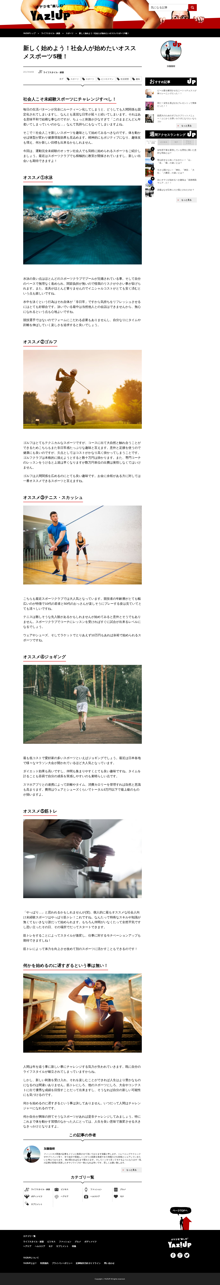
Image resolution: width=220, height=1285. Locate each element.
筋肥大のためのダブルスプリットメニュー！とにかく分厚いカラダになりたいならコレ (176, 118)
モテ (122, 1196)
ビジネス (64, 1189)
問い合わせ (109, 1263)
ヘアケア (64, 1196)
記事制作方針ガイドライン (88, 1263)
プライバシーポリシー (62, 1263)
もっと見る (131, 1170)
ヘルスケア (95, 1196)
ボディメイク (36, 1196)
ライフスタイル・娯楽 (40, 1189)
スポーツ (74, 79)
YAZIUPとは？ (30, 1263)
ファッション (96, 1189)
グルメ (123, 1189)
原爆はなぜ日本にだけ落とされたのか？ (175, 190)
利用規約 (44, 1263)
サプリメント (36, 1204)
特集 (74, 1246)
